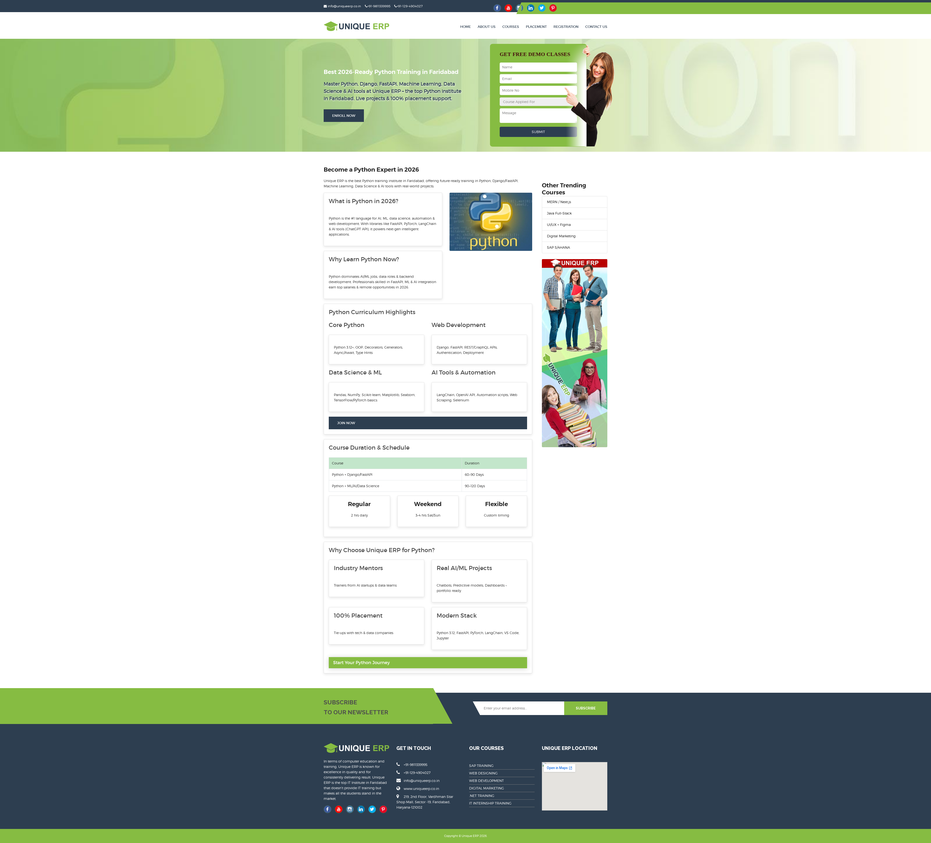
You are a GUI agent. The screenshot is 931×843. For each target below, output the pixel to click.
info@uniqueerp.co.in (344, 6)
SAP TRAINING (481, 765)
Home (465, 26)
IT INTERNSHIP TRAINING (490, 803)
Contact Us (596, 26)
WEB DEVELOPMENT (486, 781)
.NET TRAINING (481, 796)
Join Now (346, 423)
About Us (487, 26)
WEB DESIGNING (483, 773)
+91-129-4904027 (410, 6)
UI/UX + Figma (559, 225)
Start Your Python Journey (361, 662)
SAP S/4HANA (558, 247)
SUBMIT (538, 132)
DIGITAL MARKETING (486, 788)
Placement (536, 26)
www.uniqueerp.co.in (421, 789)
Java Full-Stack (559, 213)
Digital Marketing (561, 236)
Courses (510, 26)
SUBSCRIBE (586, 708)
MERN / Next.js (559, 202)
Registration (566, 26)
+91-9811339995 (378, 6)
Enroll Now (343, 115)
